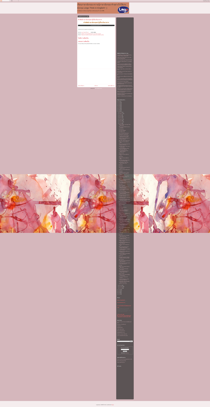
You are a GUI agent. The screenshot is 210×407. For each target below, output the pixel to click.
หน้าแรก (96, 85)
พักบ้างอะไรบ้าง (121, 212)
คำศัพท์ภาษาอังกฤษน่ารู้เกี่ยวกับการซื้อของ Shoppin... (124, 240)
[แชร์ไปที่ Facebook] (94, 32)
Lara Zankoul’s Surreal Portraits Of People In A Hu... (124, 168)
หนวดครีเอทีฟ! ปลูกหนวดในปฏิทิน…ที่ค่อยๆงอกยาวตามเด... (124, 282)
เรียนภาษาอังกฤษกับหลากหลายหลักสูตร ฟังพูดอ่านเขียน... (124, 224)
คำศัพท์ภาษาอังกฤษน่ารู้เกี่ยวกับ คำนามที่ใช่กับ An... (124, 252)
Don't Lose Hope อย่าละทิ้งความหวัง (124, 201)
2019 (119, 105)
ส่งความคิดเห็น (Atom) (98, 88)
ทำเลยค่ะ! (120, 178)
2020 (119, 104)
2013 (119, 291)
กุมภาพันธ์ (121, 286)
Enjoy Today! (121, 208)
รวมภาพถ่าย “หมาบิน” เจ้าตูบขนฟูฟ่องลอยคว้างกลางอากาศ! (124, 136)
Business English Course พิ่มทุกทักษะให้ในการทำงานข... (124, 176)
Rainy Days (121, 234)
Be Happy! (120, 265)
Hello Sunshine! (121, 259)
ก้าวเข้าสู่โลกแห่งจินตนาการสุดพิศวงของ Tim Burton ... (124, 249)
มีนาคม (120, 285)
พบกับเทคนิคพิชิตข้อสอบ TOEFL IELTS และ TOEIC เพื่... (124, 149)
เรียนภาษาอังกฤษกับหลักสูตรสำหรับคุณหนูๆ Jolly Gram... (124, 144)
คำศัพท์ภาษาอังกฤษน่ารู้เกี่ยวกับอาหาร (90, 19)
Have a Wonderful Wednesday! (124, 133)
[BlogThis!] (92, 32)
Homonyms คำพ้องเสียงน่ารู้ (121, 324)
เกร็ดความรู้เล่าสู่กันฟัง (120, 329)
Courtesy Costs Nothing (122, 203)
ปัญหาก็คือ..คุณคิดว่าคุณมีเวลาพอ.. (124, 140)
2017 (119, 108)
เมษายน (120, 123)
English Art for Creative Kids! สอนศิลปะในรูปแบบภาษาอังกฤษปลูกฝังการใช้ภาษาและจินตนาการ (125, 89)
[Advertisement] (96, 76)
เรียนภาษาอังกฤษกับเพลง (121, 330)
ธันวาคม (120, 112)
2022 (119, 101)
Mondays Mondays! (122, 185)
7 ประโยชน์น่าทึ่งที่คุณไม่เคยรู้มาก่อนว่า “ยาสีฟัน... (124, 189)
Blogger (112, 404)
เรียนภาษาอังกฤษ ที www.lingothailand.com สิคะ (124, 359)
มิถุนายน (120, 120)
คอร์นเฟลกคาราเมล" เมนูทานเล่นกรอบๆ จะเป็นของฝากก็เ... (124, 263)
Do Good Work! (121, 226)
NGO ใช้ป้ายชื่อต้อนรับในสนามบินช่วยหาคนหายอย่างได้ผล (124, 160)
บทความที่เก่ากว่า (111, 85)
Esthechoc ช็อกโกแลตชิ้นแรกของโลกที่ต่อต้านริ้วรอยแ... (124, 238)
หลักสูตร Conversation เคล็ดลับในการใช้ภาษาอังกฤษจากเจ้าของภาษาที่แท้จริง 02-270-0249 (124, 64)
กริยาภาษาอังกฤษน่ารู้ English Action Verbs (123, 269)
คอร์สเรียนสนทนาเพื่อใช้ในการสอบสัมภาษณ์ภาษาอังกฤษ (124, 200)
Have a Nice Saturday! (122, 191)
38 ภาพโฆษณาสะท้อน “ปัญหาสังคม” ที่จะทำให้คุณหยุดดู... (124, 182)
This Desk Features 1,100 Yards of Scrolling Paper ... (124, 147)
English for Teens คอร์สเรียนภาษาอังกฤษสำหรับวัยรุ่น (124, 138)
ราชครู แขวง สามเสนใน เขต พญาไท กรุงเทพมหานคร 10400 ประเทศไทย (92, 34)
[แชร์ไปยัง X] (93, 32)
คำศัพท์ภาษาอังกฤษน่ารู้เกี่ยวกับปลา (124, 169)
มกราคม (120, 288)
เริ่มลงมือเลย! (121, 156)
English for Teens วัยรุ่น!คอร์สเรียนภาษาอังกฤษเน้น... (124, 275)
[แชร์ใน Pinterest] (95, 32)
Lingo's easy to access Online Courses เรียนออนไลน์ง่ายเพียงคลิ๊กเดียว (124, 58)
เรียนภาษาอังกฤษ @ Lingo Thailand (122, 81)
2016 (119, 109)
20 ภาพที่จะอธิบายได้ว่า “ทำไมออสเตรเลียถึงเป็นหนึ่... (123, 216)
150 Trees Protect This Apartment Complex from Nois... (124, 195)
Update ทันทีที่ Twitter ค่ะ (121, 362)
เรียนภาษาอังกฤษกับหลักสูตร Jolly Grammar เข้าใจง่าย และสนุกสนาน (124, 91)
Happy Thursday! (121, 273)
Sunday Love (121, 255)
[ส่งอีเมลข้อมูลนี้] (91, 32)
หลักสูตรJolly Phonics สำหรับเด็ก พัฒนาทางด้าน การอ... (124, 236)
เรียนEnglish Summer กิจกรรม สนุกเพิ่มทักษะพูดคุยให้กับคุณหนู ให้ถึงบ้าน (124, 94)
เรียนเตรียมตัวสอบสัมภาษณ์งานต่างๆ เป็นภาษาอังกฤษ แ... (124, 261)
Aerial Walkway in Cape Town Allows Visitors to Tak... (123, 163)
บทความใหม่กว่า (81, 85)
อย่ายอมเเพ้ (120, 164)
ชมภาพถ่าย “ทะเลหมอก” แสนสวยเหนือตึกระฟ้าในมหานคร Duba (124, 257)
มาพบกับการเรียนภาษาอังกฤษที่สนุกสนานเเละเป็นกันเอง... (124, 254)
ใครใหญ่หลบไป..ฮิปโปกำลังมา (123, 134)
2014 (119, 289)
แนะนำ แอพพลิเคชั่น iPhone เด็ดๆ (122, 335)
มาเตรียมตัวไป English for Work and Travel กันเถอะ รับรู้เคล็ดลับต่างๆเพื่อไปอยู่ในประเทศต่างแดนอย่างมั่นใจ (125, 86)
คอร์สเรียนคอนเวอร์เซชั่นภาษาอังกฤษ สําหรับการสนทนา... (123, 210)
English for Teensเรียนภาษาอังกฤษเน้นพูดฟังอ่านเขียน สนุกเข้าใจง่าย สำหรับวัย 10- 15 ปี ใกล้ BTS (124, 79)
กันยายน (120, 116)
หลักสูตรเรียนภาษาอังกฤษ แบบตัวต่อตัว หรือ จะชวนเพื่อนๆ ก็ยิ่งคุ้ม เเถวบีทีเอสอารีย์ (124, 55)
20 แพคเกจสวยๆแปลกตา (123, 207)
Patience (120, 205)
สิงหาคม (120, 117)
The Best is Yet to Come (123, 283)
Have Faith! (121, 184)
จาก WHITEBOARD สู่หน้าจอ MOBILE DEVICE (123, 151)
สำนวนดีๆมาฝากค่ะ (122, 131)
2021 (119, 102)
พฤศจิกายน (121, 113)
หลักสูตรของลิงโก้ (120, 327)
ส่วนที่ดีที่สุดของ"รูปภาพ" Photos (124, 172)
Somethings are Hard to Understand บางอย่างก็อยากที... (124, 197)
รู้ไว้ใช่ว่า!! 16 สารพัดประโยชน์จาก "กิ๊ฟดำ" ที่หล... (124, 267)
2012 (119, 292)
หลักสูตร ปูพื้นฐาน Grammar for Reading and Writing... (124, 187)
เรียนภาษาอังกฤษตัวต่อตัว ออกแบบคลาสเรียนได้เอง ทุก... (124, 180)
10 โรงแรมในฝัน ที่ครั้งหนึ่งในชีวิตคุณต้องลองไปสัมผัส (124, 193)
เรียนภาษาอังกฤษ (98, 33)
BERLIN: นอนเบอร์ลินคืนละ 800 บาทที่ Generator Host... (124, 230)
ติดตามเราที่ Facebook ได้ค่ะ (121, 360)
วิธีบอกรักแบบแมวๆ (122, 204)
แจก (94, 33)
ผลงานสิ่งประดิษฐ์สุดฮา (122, 130)
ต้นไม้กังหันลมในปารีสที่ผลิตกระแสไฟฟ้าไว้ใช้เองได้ (124, 243)
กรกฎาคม (120, 119)
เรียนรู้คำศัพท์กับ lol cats (121, 332)
